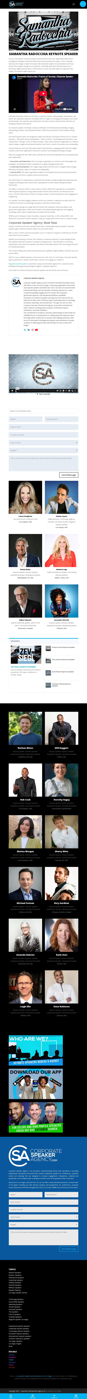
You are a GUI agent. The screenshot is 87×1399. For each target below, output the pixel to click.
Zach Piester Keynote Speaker (63, 672)
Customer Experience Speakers (19, 1339)
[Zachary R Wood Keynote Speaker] (48, 685)
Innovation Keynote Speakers (19, 1334)
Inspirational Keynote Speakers (19, 1326)
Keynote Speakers (15, 1273)
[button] (83, 4)
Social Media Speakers (16, 1302)
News (11, 1397)
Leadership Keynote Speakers (19, 1329)
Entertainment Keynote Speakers (20, 1336)
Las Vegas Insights (15, 1344)
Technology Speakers (16, 1299)
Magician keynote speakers (18, 264)
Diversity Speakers (15, 1285)
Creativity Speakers (15, 1317)
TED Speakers (13, 1312)
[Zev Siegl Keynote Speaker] (26, 655)
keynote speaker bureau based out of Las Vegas (35, 1376)
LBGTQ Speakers (14, 1314)
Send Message (69, 475)
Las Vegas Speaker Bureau (18, 1293)
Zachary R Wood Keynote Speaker (61, 685)
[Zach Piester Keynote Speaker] (48, 672)
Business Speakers (15, 1275)
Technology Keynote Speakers (19, 1331)
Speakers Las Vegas (54, 1391)
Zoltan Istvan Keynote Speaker (63, 647)
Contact (76, 1397)
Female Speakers (14, 1307)
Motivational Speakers (16, 1278)
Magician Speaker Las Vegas (18, 1319)
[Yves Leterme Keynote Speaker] (48, 660)
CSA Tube (32, 1397)
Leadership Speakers (16, 1280)
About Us (54, 1397)
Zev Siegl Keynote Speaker (23, 667)
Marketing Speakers (15, 1304)
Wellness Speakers (15, 1288)
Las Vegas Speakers (15, 1341)
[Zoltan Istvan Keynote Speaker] (48, 648)
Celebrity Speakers (15, 1283)
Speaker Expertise (15, 1290)
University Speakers (15, 1309)
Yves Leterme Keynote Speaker (63, 659)
